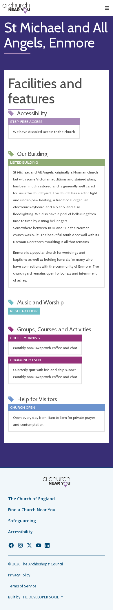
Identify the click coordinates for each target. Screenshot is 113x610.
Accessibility (20, 531)
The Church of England (31, 498)
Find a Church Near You (31, 509)
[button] (107, 8)
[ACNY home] (16, 8)
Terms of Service (22, 586)
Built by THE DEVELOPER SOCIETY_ (36, 597)
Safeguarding (22, 520)
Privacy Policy (19, 575)
